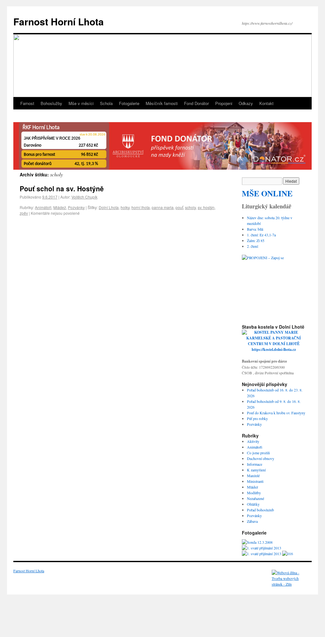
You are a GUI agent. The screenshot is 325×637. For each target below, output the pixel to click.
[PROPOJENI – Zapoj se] (273, 286)
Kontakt (266, 103)
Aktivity (253, 441)
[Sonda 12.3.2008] (257, 542)
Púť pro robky (257, 418)
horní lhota (140, 207)
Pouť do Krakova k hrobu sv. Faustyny (276, 412)
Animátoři (43, 207)
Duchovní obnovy (260, 458)
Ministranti (255, 481)
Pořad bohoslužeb (260, 509)
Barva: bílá (255, 229)
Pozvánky (76, 207)
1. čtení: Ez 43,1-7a (261, 234)
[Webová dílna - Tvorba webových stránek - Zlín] (291, 584)
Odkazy (246, 103)
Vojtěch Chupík (84, 197)
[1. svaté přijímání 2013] (261, 547)
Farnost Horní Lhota (58, 21)
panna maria (163, 207)
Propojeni (223, 103)
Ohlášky (253, 504)
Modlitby (254, 492)
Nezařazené (255, 498)
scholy (190, 207)
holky (125, 207)
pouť (179, 207)
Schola (106, 103)
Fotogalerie (129, 103)
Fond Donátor (196, 103)
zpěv (24, 213)
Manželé (253, 475)
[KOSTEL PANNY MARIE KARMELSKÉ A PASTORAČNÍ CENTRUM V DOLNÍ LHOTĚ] (273, 343)
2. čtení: (253, 246)
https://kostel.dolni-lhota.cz (274, 349)
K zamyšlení (256, 469)
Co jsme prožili (258, 452)
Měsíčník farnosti (162, 103)
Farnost (27, 103)
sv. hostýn (206, 207)
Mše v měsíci (81, 103)
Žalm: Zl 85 (255, 240)
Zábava (252, 521)
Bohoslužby (51, 103)
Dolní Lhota (109, 207)
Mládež (59, 207)
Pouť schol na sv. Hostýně (62, 188)
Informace (254, 464)
